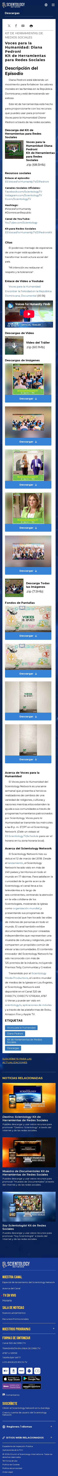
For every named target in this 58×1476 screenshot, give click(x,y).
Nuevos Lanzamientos (13, 1313)
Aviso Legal (7, 1472)
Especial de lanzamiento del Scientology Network (28, 1282)
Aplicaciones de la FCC (12, 1450)
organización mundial (26, 908)
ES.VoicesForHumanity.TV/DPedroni (27, 181)
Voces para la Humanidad (21, 1027)
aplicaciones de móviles (37, 1005)
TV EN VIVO (9, 1295)
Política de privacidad (12, 1468)
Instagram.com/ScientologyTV (23, 195)
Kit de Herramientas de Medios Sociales (24, 1041)
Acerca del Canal (11, 1288)
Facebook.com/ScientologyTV (23, 191)
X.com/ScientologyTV (18, 199)
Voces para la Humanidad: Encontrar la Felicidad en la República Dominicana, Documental (28, 291)
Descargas (12, 13)
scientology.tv (13, 1005)
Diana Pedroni (15, 1033)
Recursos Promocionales (15, 1319)
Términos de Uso (9, 1461)
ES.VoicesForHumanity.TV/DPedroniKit (28, 232)
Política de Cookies (10, 1464)
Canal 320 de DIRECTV (14, 1343)
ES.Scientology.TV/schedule (22, 836)
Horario (7, 1300)
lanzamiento (15, 863)
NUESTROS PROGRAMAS (16, 1329)
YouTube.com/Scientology (21, 222)
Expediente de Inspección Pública (17, 1446)
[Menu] (53, 5)
